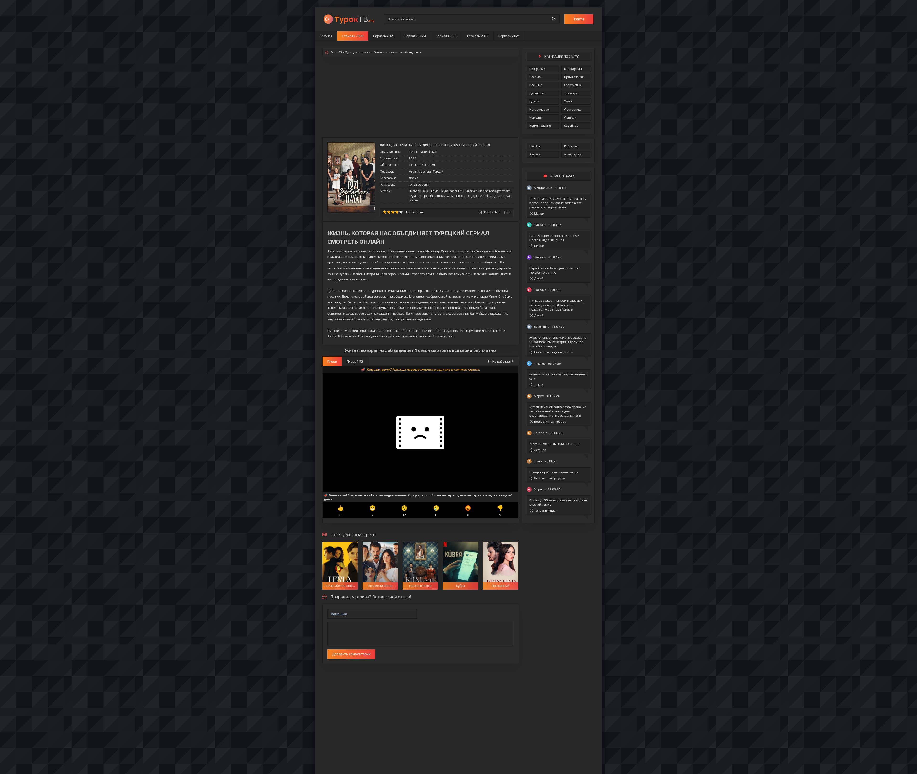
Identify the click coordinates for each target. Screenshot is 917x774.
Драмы (534, 101)
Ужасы (568, 101)
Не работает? (502, 361)
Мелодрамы (573, 69)
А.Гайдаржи (572, 154)
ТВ (354, 19)
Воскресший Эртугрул (549, 478)
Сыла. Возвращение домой (553, 352)
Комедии (536, 117)
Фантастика (572, 109)
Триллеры (571, 93)
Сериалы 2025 (384, 36)
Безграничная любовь (550, 421)
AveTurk (534, 154)
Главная (326, 36)
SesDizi (534, 146)
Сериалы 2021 (509, 36)
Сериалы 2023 (446, 36)
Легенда (540, 450)
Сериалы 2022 (478, 36)
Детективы (537, 93)
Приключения (574, 77)
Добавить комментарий (351, 654)
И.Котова (571, 146)
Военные (535, 85)
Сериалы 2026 (352, 36)
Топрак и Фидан (545, 510)
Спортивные (573, 85)
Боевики (535, 77)
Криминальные (540, 125)
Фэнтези (570, 117)
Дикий (538, 278)
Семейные (571, 125)
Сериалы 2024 (415, 36)
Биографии (537, 69)
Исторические (539, 109)
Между (539, 213)
